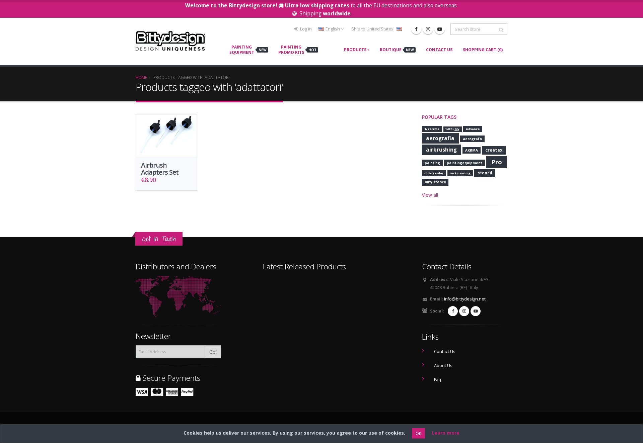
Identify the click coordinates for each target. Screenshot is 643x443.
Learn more (445, 433)
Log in (305, 29)
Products (355, 50)
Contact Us (439, 50)
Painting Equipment (248, 49)
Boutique (397, 50)
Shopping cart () (483, 50)
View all (430, 195)
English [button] (333, 29)
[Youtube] (440, 29)
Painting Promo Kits (297, 49)
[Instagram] (428, 29)
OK (418, 433)
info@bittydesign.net (465, 299)
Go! (213, 352)
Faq (437, 379)
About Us (443, 365)
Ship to (372, 29)
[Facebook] (416, 29)
